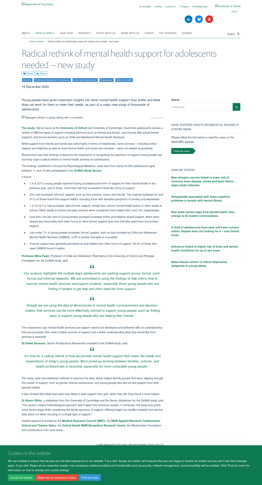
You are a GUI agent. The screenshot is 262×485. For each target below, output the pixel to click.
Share (29, 73)
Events (149, 33)
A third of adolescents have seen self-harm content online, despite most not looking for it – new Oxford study (205, 231)
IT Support (184, 6)
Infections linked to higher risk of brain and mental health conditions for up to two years (204, 248)
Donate (187, 33)
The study (28, 128)
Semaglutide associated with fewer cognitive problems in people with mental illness (200, 198)
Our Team (66, 33)
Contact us (171, 6)
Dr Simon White (32, 400)
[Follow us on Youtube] (209, 19)
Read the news (181, 151)
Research (84, 33)
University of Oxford (73, 128)
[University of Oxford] (224, 6)
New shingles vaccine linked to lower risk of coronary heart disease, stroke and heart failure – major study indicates (203, 181)
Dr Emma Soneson (34, 343)
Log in (234, 11)
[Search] (238, 33)
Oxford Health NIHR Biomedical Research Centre (93, 425)
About (26, 33)
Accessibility (145, 6)
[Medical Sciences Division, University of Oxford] (56, 443)
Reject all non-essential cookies (57, 477)
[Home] (25, 41)
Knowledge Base (200, 6)
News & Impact (44, 33)
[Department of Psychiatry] (37, 3)
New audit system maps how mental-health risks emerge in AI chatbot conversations (203, 214)
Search (175, 100)
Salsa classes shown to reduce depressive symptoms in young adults (199, 264)
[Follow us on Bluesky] (199, 19)
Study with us (105, 33)
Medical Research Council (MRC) (83, 421)
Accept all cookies (21, 477)
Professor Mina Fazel (35, 256)
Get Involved (167, 33)
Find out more (89, 477)
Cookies (158, 6)
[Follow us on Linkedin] (189, 19)
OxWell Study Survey (87, 170)
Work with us (130, 33)
